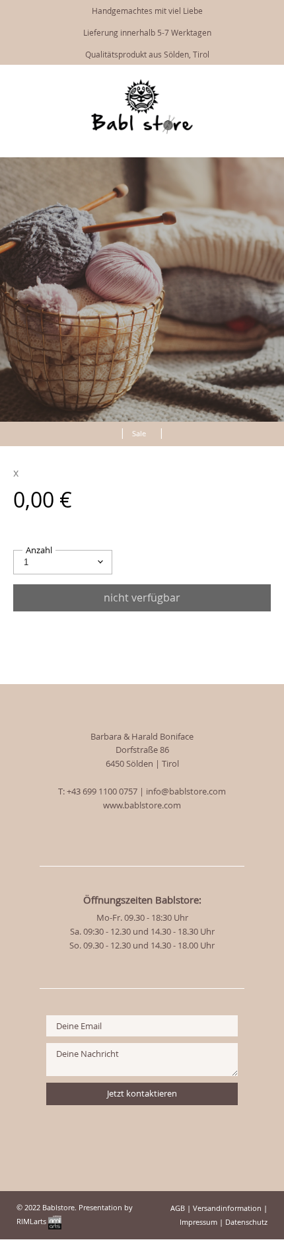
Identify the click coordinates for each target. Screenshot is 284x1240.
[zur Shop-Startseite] (107, 431)
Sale (139, 433)
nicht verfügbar (142, 597)
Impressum (198, 1222)
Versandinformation (227, 1208)
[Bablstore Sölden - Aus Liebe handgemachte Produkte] (142, 131)
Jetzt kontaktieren (142, 1093)
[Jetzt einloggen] (244, 81)
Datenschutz (246, 1222)
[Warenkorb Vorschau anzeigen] (264, 81)
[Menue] (222, 82)
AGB (177, 1208)
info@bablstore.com (186, 791)
